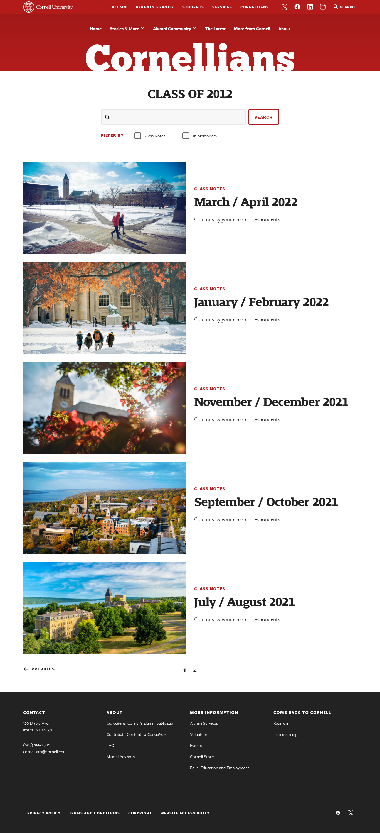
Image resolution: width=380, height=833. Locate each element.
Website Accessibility (185, 813)
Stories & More (124, 28)
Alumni (120, 7)
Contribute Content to (136, 734)
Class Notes (155, 136)
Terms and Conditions (94, 813)
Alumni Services (204, 723)
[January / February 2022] (104, 308)
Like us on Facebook (297, 7)
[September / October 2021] (104, 508)
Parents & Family (155, 7)
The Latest (215, 28)
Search (347, 6)
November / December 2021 (271, 402)
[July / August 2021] (104, 608)
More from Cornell (252, 28)
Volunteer (199, 734)
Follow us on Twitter (284, 7)
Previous (43, 669)
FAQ (110, 745)
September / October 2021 (266, 502)
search (264, 117)
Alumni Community (172, 28)
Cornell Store (202, 756)
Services (222, 7)
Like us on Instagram (323, 7)
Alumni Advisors (121, 756)
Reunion (280, 723)
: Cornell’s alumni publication (141, 723)
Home (96, 28)
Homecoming (285, 734)
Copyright (140, 813)
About (284, 28)
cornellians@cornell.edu (44, 751)
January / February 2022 (261, 302)
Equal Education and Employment (219, 767)
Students (193, 7)
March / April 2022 (245, 202)
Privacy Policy (44, 813)
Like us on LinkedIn (310, 7)
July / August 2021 (244, 602)
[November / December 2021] (104, 408)
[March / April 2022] (104, 208)
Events (196, 745)
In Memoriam (205, 136)
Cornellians (254, 7)
